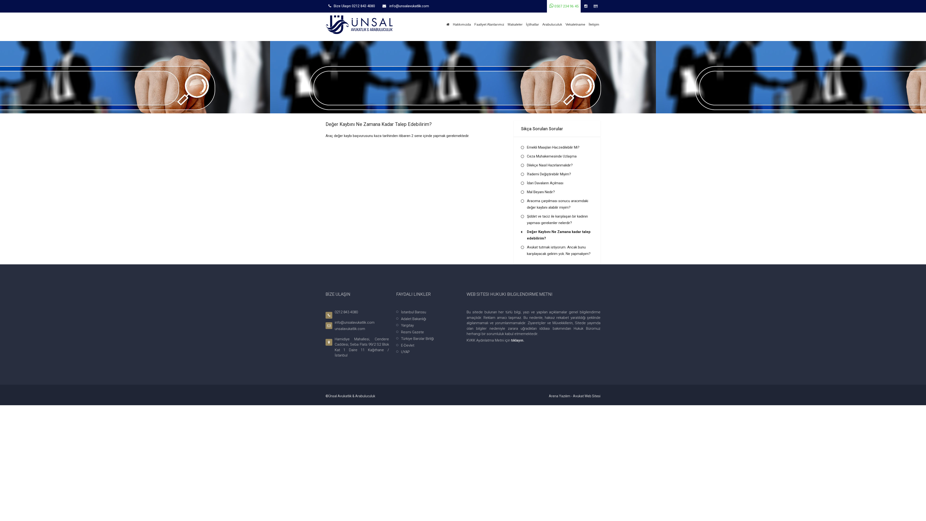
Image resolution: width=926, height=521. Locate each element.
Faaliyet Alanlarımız (489, 24)
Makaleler (515, 24)
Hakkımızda (462, 24)
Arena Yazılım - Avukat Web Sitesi (574, 396)
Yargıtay (407, 325)
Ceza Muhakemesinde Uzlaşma (552, 156)
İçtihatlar (532, 24)
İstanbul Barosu (413, 312)
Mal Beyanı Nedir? (541, 192)
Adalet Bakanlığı (413, 319)
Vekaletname (575, 24)
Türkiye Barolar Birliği (417, 338)
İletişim (594, 24)
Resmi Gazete (412, 332)
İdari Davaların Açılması (545, 183)
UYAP (405, 352)
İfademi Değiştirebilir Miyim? (549, 174)
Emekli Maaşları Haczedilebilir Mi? (553, 147)
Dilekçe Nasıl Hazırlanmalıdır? (550, 165)
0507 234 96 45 (566, 6)
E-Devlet (407, 345)
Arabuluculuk (552, 24)
